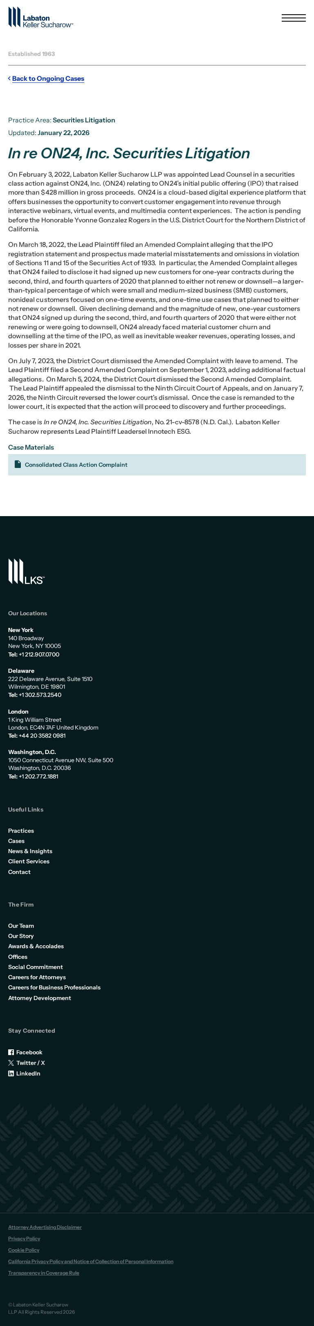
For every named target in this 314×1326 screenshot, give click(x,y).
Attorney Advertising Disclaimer (45, 1227)
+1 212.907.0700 (39, 654)
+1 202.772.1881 (38, 776)
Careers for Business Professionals (54, 987)
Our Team (21, 925)
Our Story (21, 936)
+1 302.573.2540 (40, 694)
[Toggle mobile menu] (294, 18)
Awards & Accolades (36, 946)
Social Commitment (35, 967)
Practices (21, 830)
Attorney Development (39, 998)
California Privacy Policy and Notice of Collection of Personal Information (90, 1261)
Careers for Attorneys (37, 977)
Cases (16, 841)
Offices (17, 956)
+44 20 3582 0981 (42, 735)
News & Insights (30, 851)
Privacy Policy (24, 1238)
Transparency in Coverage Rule (43, 1273)
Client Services (28, 861)
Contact (19, 872)
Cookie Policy (23, 1250)
